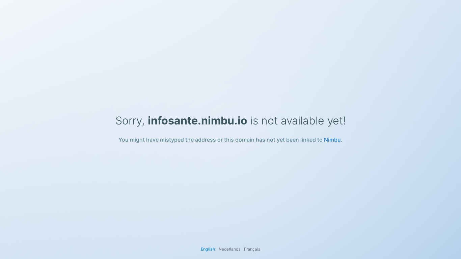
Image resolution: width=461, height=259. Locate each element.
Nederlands (229, 249)
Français (252, 249)
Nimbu (332, 139)
